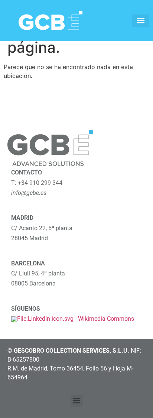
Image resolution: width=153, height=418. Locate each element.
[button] (140, 20)
